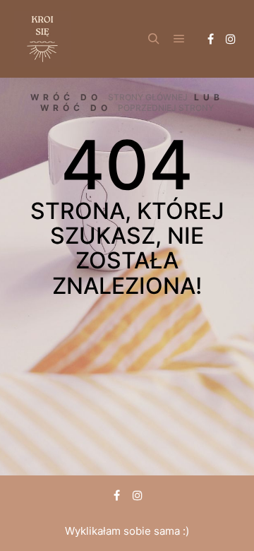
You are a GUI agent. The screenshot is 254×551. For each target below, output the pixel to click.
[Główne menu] (179, 39)
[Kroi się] (42, 39)
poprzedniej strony (166, 107)
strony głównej (148, 97)
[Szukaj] (154, 39)
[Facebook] (210, 39)
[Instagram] (231, 39)
